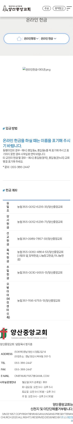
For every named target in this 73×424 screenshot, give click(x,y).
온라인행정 (30, 38)
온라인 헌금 (47, 38)
